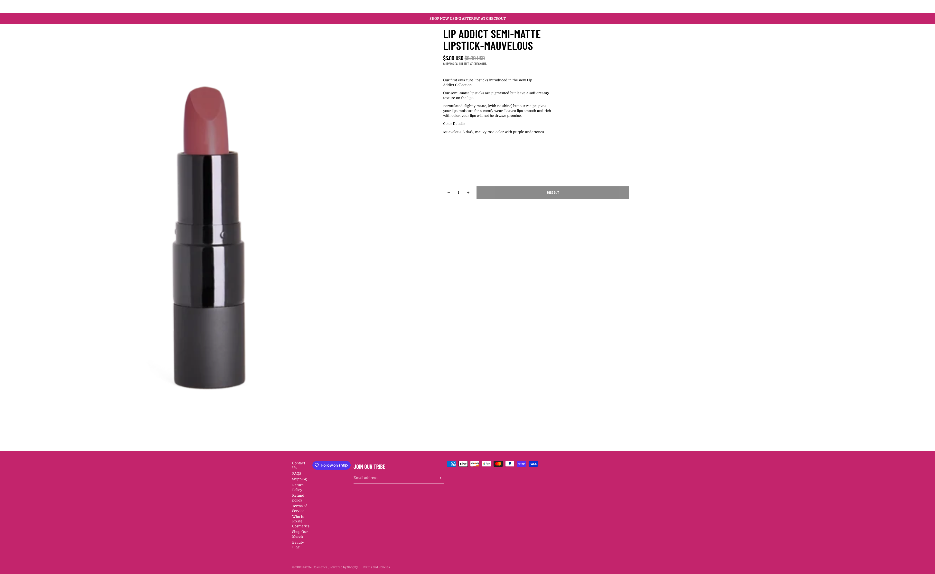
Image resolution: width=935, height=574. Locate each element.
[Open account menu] (626, 6)
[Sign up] (439, 478)
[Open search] (616, 6)
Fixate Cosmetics (315, 567)
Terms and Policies (376, 567)
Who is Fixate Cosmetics (300, 521)
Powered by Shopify (343, 567)
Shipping (299, 479)
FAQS (296, 473)
